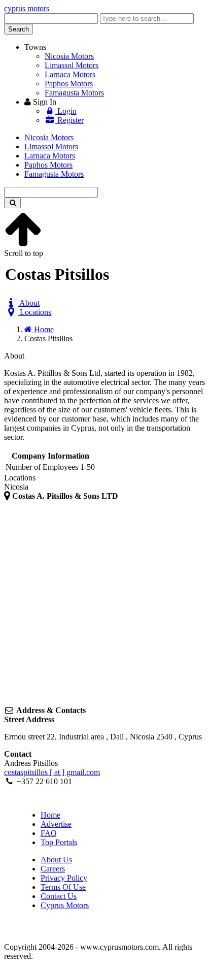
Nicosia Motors (69, 56)
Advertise (56, 824)
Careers (53, 868)
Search (18, 29)
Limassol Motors (71, 65)
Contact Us (59, 896)
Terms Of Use (63, 887)
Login (66, 111)
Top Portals (59, 842)
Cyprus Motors (65, 905)
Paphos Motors (69, 83)
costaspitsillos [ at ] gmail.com (52, 772)
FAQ (49, 833)
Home (50, 815)
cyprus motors (26, 8)
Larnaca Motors (70, 74)
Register (69, 120)
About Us (56, 859)
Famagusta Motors (74, 92)
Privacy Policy (64, 878)
